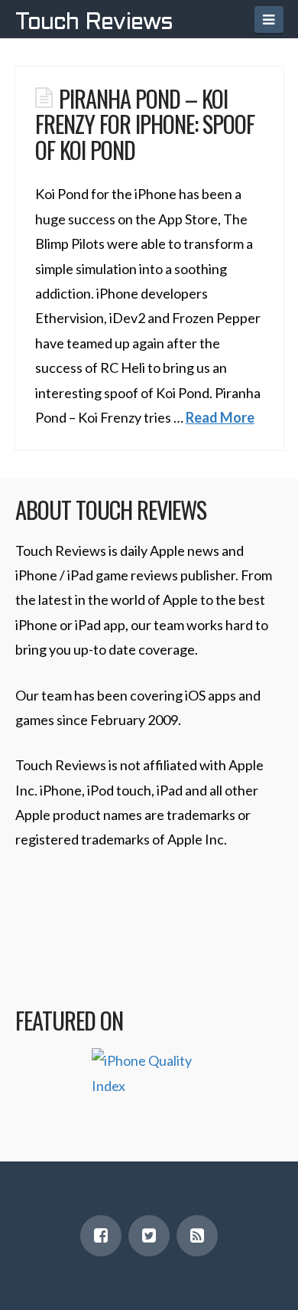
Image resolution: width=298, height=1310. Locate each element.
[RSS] (197, 1235)
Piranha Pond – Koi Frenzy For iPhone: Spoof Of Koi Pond (144, 123)
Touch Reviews (94, 23)
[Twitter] (149, 1235)
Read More (220, 417)
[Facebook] (100, 1235)
